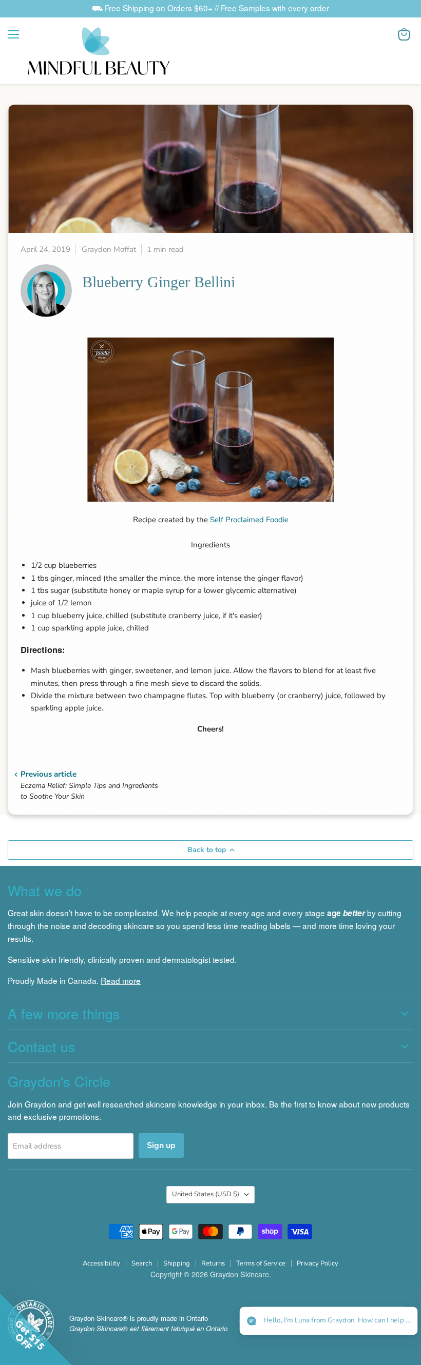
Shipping (176, 1263)
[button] (328, 1321)
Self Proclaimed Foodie (249, 520)
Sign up (161, 1145)
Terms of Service (260, 1263)
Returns (213, 1263)
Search (141, 1263)
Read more (121, 980)
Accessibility (101, 1263)
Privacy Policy (317, 1263)
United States (205, 1194)
